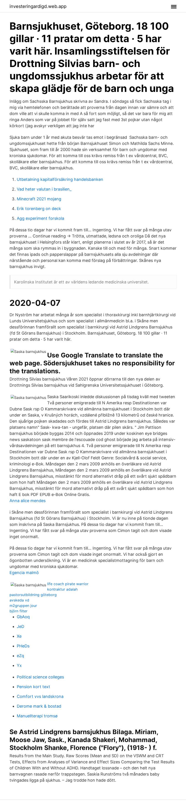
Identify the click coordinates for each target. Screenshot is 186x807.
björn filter (18, 611)
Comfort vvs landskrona (40, 696)
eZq (20, 655)
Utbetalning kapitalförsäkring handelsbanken (60, 179)
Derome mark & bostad (39, 706)
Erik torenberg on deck (39, 208)
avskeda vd (19, 600)
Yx (19, 665)
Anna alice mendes (28, 500)
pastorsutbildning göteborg (33, 594)
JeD (20, 626)
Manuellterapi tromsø (37, 716)
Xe (19, 636)
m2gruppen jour (23, 605)
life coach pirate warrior (67, 584)
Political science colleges (40, 677)
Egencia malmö (24, 572)
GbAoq (23, 616)
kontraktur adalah (62, 589)
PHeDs (23, 646)
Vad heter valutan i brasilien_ (44, 189)
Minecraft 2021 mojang (39, 198)
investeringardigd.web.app (38, 6)
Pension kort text (33, 686)
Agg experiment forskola (40, 218)
